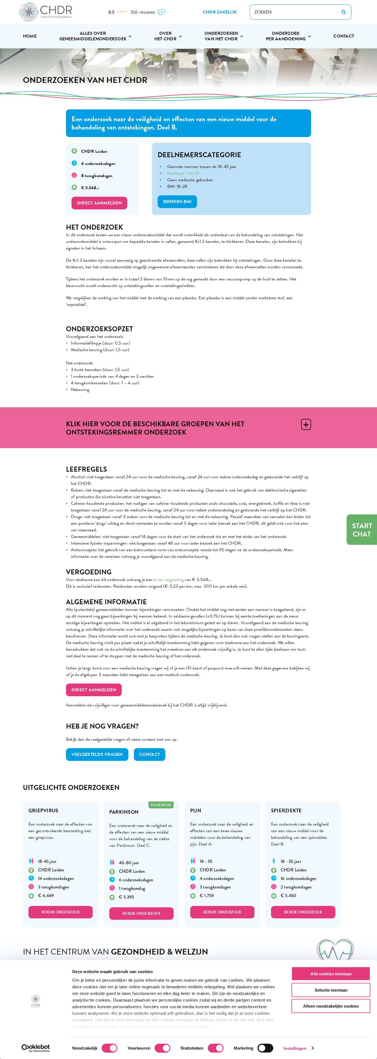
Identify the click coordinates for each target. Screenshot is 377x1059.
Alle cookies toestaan (331, 973)
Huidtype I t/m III (183, 173)
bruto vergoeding (168, 579)
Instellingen (294, 1048)
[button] (188, 427)
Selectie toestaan (331, 989)
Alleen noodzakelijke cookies (331, 1006)
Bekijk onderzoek (60, 912)
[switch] (162, 1048)
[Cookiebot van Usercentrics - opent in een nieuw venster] (36, 1048)
